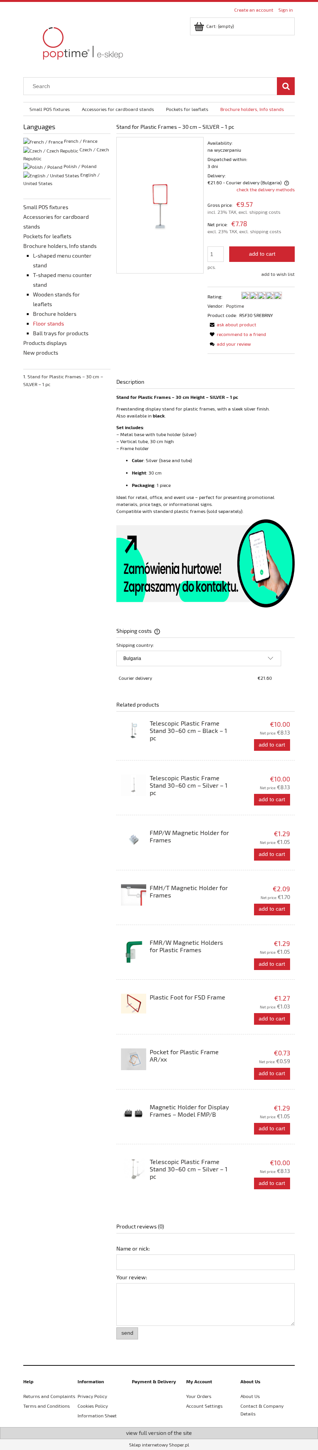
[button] (231, 324)
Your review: (131, 1277)
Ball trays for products (60, 333)
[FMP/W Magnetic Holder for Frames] (133, 840)
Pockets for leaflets (47, 236)
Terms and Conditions (46, 1405)
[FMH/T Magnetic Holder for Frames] (133, 895)
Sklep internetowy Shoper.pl (159, 1444)
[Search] (286, 86)
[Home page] (81, 41)
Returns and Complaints (49, 1396)
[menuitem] (49, 109)
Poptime (235, 305)
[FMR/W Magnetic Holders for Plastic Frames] (133, 951)
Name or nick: (133, 1248)
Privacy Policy (92, 1396)
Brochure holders (54, 313)
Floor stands (48, 323)
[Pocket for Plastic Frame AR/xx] (133, 1059)
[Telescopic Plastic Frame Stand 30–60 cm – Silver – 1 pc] (133, 785)
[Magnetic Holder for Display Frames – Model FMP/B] (133, 1114)
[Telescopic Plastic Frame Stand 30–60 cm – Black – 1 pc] (133, 730)
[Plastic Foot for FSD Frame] (133, 1003)
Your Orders (198, 1396)
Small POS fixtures (45, 207)
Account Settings (204, 1405)
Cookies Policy (93, 1405)
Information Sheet (97, 1415)
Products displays (45, 343)
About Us (250, 1396)
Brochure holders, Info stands (60, 246)
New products (40, 352)
